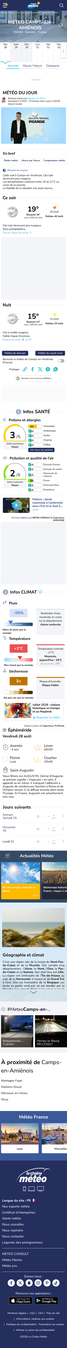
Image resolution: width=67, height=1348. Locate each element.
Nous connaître (13, 1224)
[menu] (5, 5)
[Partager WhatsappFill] (55, 369)
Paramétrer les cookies (51, 1324)
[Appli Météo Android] (46, 1301)
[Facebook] (11, 1282)
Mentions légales (17, 1313)
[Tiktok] (55, 1282)
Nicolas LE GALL (36, 98)
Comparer (52, 66)
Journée (13, 66)
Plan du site (53, 1313)
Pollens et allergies (25, 420)
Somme (36, 12)
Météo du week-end (50, 353)
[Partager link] (25, 369)
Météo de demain (15, 353)
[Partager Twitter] (40, 369)
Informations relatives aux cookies (35, 1319)
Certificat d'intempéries (18, 1212)
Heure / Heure (32, 66)
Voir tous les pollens (41, 450)
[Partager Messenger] (48, 369)
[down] (33, 992)
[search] (61, 5)
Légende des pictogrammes (22, 1242)
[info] (40, 592)
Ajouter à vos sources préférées (36, 378)
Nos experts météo (16, 1206)
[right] (63, 51)
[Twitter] (20, 1282)
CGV (40, 1313)
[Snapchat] (29, 1282)
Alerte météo (11, 1218)
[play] (16, 505)
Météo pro (9, 1266)
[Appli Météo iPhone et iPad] (20, 1301)
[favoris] (60, 24)
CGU (32, 1313)
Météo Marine (12, 1260)
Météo (3, 12)
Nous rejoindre (12, 1230)
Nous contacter (13, 1236)
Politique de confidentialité (21, 1324)
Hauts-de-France (23, 12)
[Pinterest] (47, 1282)
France (11, 12)
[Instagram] (38, 1282)
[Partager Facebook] (32, 369)
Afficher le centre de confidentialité (35, 1330)
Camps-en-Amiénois (50, 12)
